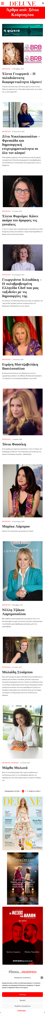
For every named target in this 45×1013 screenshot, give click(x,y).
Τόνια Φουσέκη (14, 444)
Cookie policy (21, 1010)
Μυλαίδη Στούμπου (17, 672)
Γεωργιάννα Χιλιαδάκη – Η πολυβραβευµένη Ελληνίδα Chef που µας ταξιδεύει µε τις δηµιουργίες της (22, 288)
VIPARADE (15, 763)
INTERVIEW (6, 69)
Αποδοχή (22, 994)
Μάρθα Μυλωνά (15, 768)
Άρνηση (22, 1000)
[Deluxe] (22, 5)
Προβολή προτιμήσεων (22, 1006)
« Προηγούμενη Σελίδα (11, 791)
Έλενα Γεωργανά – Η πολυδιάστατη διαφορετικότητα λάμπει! (22, 78)
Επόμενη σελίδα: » (35, 791)
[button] (42, 978)
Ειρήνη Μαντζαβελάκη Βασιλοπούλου (20, 366)
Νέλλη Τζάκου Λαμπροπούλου (14, 612)
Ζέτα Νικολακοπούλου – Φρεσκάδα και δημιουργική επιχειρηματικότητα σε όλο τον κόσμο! (21, 144)
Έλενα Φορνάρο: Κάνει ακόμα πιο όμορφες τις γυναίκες (20, 220)
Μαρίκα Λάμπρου (16, 526)
